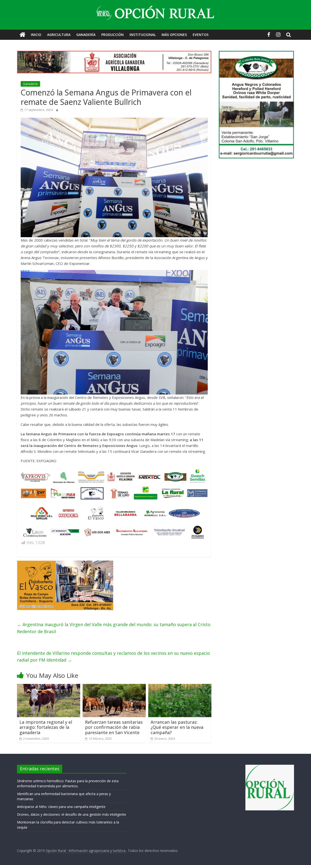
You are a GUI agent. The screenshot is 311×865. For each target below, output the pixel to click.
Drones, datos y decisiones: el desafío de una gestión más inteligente (71, 814)
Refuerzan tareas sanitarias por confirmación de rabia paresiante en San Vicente (114, 727)
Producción (112, 34)
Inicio (36, 34)
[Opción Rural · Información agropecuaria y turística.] (22, 35)
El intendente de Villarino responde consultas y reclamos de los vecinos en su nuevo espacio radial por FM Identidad (113, 656)
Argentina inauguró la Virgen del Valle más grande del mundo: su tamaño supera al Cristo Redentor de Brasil (113, 627)
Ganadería (85, 34)
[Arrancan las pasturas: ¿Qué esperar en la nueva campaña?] (179, 686)
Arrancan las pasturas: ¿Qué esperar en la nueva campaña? (177, 727)
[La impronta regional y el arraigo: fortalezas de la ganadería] (48, 686)
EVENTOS (200, 34)
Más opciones (174, 34)
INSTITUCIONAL (143, 34)
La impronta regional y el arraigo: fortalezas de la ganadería (45, 727)
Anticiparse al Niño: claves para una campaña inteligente (61, 806)
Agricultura (58, 34)
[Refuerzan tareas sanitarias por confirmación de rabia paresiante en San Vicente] (114, 686)
